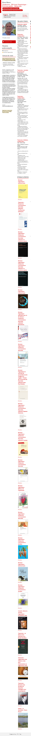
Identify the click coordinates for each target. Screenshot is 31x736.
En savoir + (20, 199)
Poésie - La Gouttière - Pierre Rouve (22, 710)
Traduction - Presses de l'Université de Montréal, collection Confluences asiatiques (22, 207)
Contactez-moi (8, 41)
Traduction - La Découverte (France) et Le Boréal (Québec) (22, 636)
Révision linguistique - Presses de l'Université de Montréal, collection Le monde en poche (22, 236)
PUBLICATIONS (23, 177)
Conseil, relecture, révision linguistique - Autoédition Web (23, 613)
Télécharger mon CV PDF (25, 16)
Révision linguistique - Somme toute (21, 181)
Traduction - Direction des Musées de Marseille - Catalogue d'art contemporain (22, 687)
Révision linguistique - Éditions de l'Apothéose (21, 488)
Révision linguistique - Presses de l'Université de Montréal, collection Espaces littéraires (22, 408)
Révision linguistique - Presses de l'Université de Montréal (22, 347)
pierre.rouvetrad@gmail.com (7, 105)
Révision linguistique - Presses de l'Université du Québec (22, 541)
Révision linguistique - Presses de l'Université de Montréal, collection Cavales (22, 436)
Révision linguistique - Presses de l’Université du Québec (22, 588)
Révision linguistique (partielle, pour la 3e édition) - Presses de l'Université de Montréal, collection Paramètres (22, 318)
